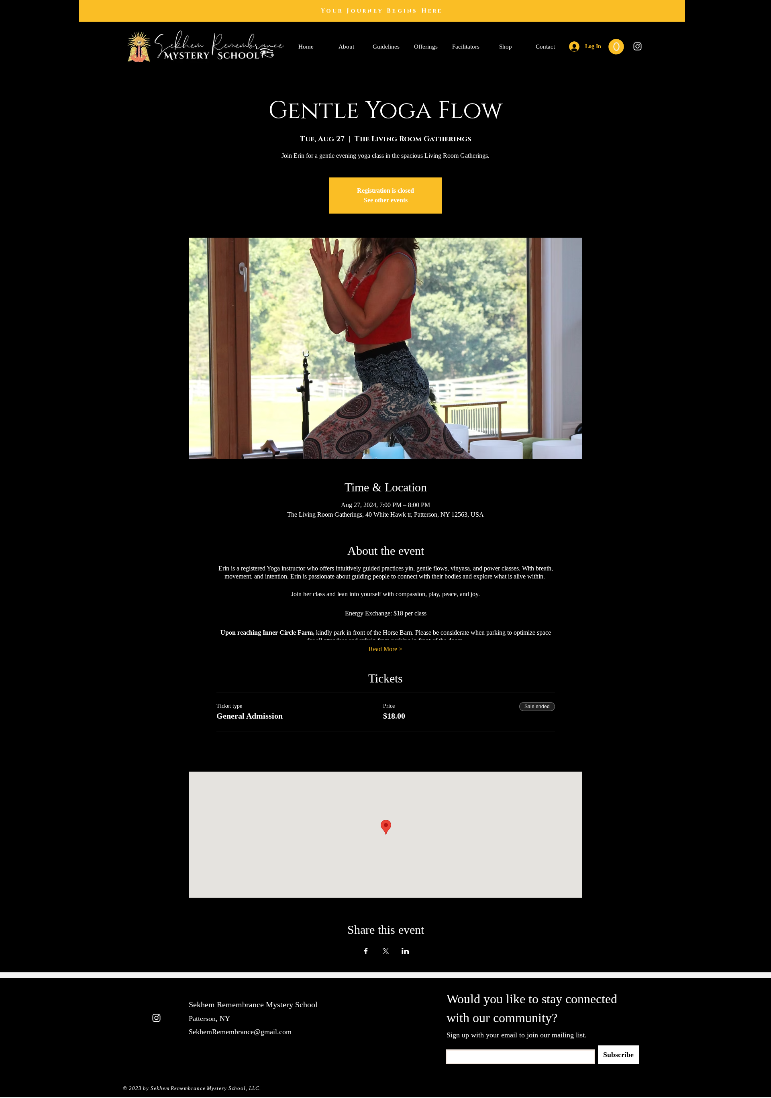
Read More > (385, 649)
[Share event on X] (386, 951)
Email (452, 1046)
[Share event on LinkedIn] (405, 951)
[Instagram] (637, 46)
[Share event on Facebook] (366, 951)
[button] (616, 47)
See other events (386, 200)
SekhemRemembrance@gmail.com (240, 1032)
